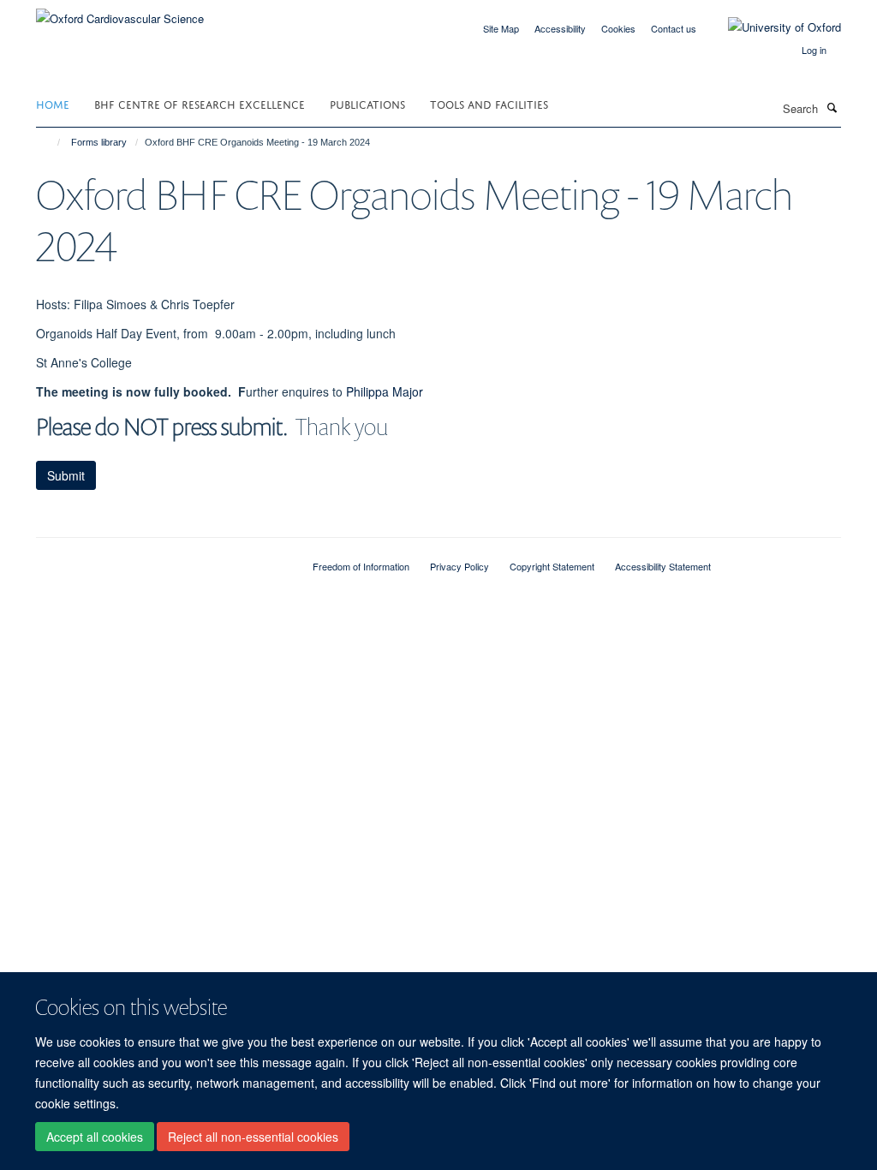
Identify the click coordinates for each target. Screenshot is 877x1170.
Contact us (673, 28)
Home (52, 103)
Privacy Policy (459, 566)
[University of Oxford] (771, 27)
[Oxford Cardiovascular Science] (120, 12)
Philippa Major (384, 391)
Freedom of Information (361, 566)
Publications (367, 103)
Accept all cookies (94, 1136)
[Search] (831, 107)
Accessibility (560, 28)
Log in (814, 50)
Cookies (618, 28)
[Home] (51, 142)
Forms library (99, 142)
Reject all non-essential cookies (253, 1136)
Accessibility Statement (663, 566)
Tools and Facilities (489, 103)
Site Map (501, 28)
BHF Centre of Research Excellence (199, 103)
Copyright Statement (552, 566)
